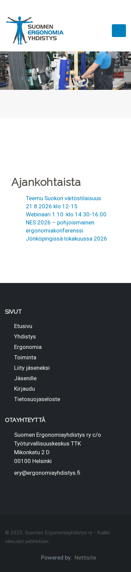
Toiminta (25, 357)
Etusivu (23, 326)
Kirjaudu (24, 388)
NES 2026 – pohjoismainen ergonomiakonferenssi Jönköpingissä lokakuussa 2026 (66, 230)
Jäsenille (25, 378)
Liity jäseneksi (32, 367)
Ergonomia (28, 347)
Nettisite (85, 557)
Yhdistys (25, 336)
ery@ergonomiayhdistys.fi (47, 472)
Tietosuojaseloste (37, 399)
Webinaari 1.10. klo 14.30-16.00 (66, 214)
